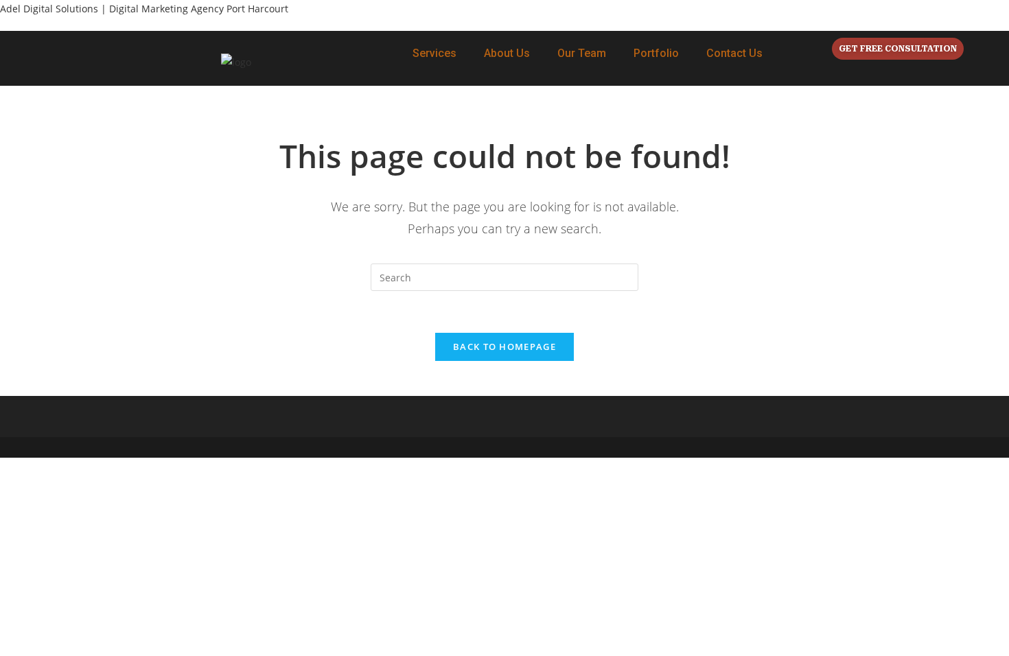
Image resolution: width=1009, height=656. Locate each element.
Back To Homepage (504, 346)
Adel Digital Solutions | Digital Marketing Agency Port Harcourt (144, 8)
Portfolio (656, 53)
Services (434, 53)
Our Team (581, 53)
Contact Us (734, 53)
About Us (507, 53)
